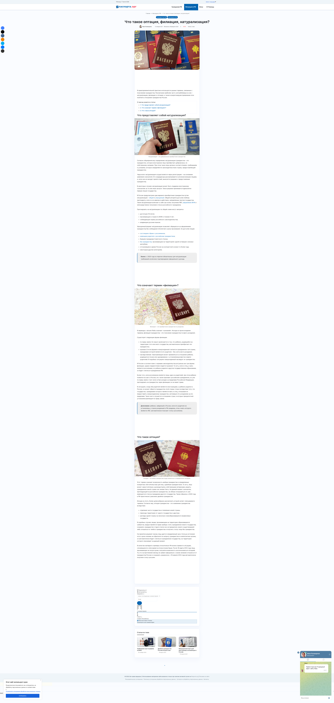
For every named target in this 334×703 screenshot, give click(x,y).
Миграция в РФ (190, 7)
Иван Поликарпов (147, 26)
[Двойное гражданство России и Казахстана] (167, 642)
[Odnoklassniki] (2, 39)
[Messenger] (2, 47)
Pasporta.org (194, 676)
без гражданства (146, 242)
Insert (1, 693)
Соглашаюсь (22, 695)
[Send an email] (152, 26)
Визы (201, 7)
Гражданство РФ (161, 17)
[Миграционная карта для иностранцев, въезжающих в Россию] (188, 642)
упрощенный (159, 198)
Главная (147, 13)
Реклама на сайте (204, 676)
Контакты (206, 679)
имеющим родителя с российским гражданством (157, 236)
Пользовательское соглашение (134, 679)
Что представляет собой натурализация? (156, 105)
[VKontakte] (2, 35)
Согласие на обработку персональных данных (190, 679)
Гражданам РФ (177, 7)
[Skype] (2, 43)
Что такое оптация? (149, 110)
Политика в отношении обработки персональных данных (160, 679)
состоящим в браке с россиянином (152, 233)
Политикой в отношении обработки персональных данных (23, 691)
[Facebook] (2, 28)
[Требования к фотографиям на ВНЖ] (146, 642)
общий (151, 198)
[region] (22, 689)
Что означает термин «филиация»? (154, 108)
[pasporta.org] (126, 7)
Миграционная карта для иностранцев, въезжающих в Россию (187, 650)
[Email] (2, 51)
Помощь (211, 7)
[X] (2, 32)
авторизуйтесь (142, 592)
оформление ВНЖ (189, 202)
